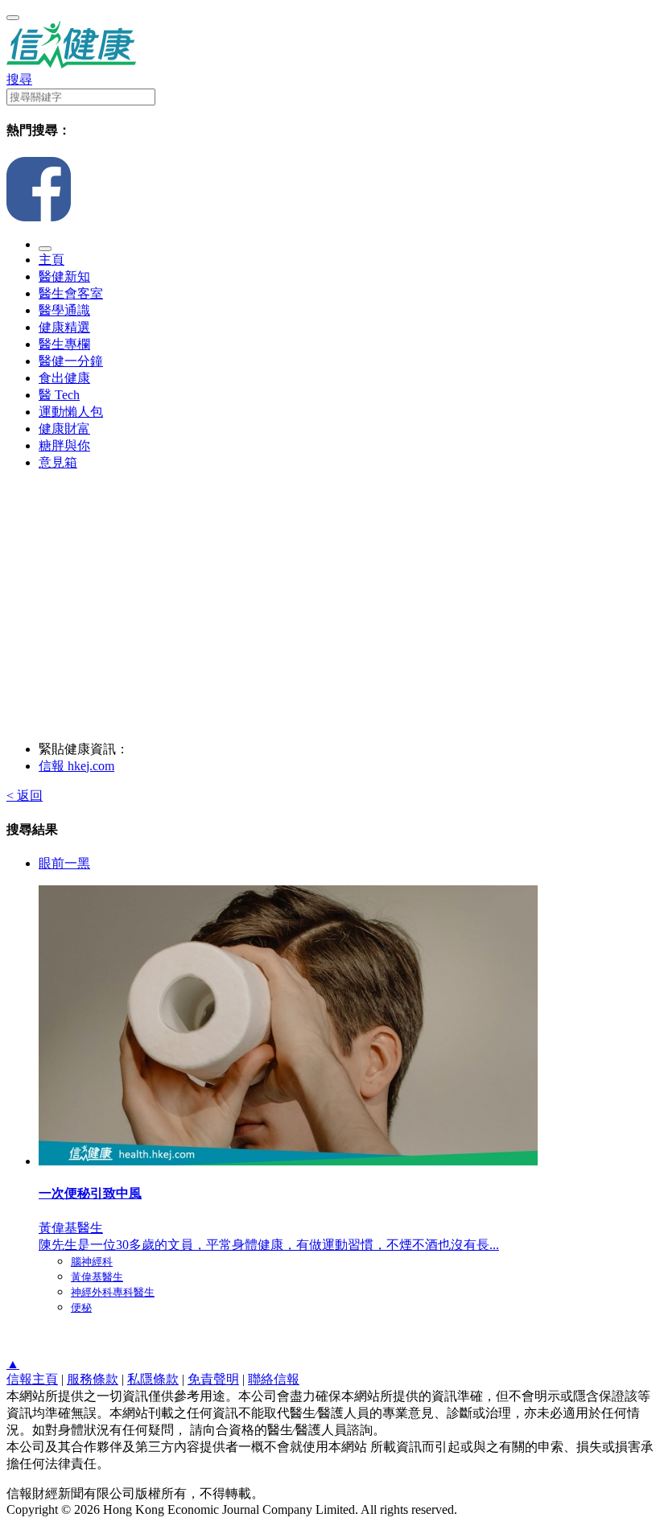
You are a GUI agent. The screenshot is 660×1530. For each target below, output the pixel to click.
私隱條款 (153, 1379)
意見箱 (58, 462)
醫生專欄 (64, 344)
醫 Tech (59, 395)
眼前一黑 (64, 863)
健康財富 (64, 428)
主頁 (51, 259)
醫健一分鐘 (71, 361)
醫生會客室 (71, 293)
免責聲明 (213, 1379)
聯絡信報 (273, 1379)
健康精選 (64, 327)
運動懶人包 (71, 412)
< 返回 (24, 795)
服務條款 (92, 1379)
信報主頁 (32, 1379)
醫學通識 (64, 310)
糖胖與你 (64, 445)
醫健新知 (64, 276)
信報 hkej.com (76, 766)
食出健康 (64, 378)
